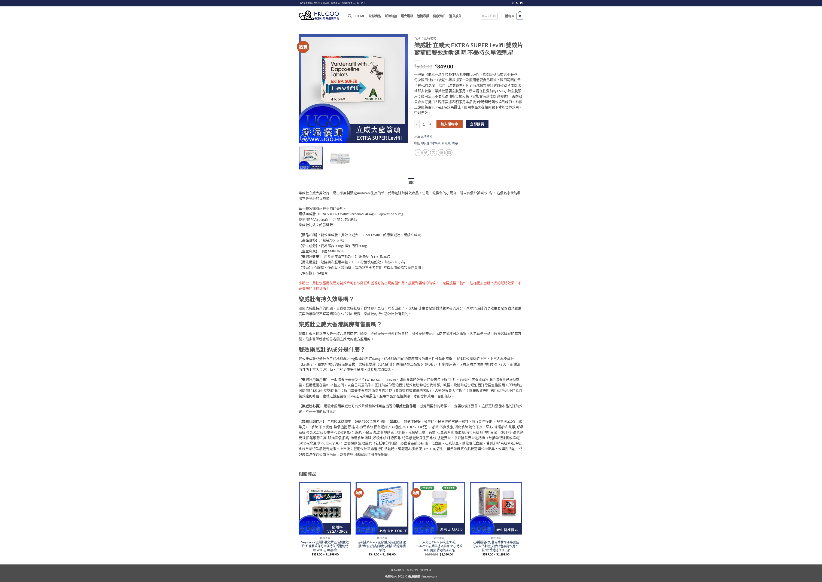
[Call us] (517, 3)
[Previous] (306, 89)
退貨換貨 (455, 16)
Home (360, 16)
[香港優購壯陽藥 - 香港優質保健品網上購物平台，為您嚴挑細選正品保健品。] (320, 16)
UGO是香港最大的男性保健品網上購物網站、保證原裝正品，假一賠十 (332, 3)
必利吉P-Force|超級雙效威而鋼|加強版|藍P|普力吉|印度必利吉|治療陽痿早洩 (382, 546)
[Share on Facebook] (418, 152)
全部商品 (375, 16)
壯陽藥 (446, 143)
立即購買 (477, 124)
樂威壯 (455, 143)
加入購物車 (449, 124)
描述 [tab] (411, 182)
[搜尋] (349, 16)
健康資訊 (439, 16)
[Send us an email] (513, 3)
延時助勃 (391, 16)
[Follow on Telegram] (521, 3)
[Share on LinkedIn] (449, 152)
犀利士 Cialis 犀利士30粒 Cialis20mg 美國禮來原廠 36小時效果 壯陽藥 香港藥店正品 (439, 546)
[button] (489, 16)
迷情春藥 (423, 16)
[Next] (400, 89)
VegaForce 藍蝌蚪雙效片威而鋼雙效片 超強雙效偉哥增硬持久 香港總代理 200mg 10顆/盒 (325, 546)
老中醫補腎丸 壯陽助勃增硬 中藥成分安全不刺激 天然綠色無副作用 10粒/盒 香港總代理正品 (496, 546)
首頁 (417, 38)
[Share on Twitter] (425, 152)
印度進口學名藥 (431, 143)
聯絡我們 (412, 570)
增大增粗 (407, 16)
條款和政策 (397, 570)
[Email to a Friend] (433, 152)
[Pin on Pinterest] (441, 152)
